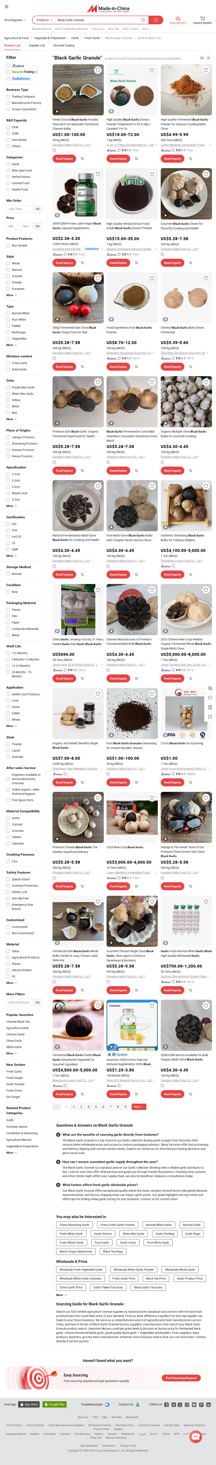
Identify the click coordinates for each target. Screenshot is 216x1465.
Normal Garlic (192, 1225)
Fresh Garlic (98, 28)
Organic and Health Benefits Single (75, 745)
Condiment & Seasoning (22, 1133)
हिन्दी (176, 1433)
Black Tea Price (156, 1278)
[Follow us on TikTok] (173, 1404)
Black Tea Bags (113, 1251)
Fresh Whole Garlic (71, 1242)
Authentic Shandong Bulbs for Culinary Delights (182, 537)
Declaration (109, 1445)
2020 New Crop (125, 847)
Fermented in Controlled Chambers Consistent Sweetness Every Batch (132, 435)
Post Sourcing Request (181, 1378)
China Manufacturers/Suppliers (66, 1425)
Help (104, 1417)
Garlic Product (130, 28)
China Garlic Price (70, 1287)
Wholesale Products (99, 1425)
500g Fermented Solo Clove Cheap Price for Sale (74, 329)
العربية (142, 1433)
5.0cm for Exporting (182, 743)
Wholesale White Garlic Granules (80, 1278)
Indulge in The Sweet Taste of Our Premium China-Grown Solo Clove (183, 851)
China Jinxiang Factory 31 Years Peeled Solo (78, 641)
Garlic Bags (192, 1234)
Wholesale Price (125, 1425)
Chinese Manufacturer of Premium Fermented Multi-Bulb (129, 641)
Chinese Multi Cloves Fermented (182, 329)
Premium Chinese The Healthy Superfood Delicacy (75, 849)
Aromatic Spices (16, 1127)
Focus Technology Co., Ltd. (110, 1450)
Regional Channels (194, 1425)
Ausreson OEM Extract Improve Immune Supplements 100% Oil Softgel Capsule (129, 1062)
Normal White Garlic (159, 1225)
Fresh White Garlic (71, 1234)
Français (65, 1433)
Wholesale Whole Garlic (180, 1270)
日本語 (166, 1433)
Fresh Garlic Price (123, 1278)
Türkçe (202, 1433)
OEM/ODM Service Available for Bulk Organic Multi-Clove (184, 1057)
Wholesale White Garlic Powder (134, 1270)
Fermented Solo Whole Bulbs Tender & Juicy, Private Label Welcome (75, 955)
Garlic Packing (164, 1234)
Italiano (98, 1433)
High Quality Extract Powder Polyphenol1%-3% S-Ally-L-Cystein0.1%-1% (129, 124)
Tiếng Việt (95, 1437)
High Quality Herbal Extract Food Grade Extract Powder (129, 226)
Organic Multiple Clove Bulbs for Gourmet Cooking (184, 433)
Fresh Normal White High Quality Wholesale (186, 953)
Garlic (10, 1120)
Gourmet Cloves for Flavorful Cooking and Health (182, 226)
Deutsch (112, 1433)
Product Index (101, 1429)
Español (34, 1433)
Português (49, 1433)
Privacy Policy (128, 1445)
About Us (83, 1417)
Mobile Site (132, 1417)
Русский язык (82, 1433)
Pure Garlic (102, 1242)
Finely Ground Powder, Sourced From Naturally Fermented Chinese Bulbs (76, 124)
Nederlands (127, 1433)
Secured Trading (63, 45)
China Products (35, 1425)
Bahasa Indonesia (116, 1437)
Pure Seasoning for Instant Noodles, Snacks (132, 745)
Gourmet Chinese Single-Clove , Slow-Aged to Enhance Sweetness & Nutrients (130, 955)
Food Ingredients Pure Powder (129, 329)
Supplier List (37, 45)
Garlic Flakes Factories (108, 1287)
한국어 (154, 1433)
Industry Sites (171, 1425)
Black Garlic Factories (148, 1287)
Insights (118, 1429)
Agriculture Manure (18, 1140)
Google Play (55, 1404)
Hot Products (14, 1425)
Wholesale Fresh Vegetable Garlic (81, 1270)
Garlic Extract (103, 1234)
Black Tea (113, 28)
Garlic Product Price (190, 1278)
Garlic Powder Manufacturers (71, 28)
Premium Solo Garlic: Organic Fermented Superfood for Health (76, 433)
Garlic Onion (128, 1242)
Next (137, 1107)
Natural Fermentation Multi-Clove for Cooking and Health (76, 537)
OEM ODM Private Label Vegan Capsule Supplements (77, 225)
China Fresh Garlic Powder (117, 1225)
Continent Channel (148, 1425)
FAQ (95, 1417)
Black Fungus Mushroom (75, 1251)
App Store (29, 1404)
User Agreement (89, 1445)
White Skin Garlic (133, 1234)
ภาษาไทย (188, 1433)
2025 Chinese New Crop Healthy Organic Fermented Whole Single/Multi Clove (186, 643)
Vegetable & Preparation (22, 1146)
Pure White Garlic (158, 1242)
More (59, 1295)
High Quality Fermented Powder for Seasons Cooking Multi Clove (184, 124)
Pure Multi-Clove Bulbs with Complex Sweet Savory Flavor (130, 537)
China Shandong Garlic (74, 1225)
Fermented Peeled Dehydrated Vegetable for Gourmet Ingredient (77, 1059)
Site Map (117, 1417)
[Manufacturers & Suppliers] (108, 8)
